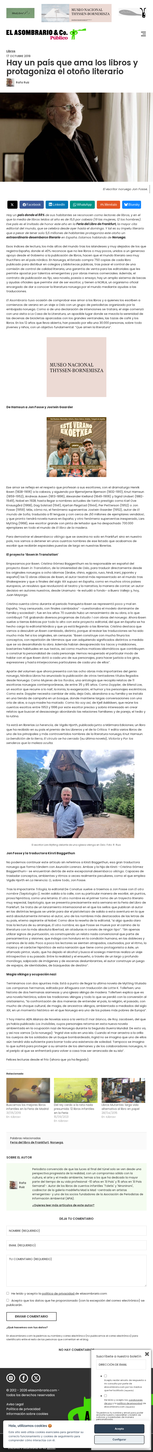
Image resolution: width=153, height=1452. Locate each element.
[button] (46, 34)
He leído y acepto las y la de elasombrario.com (125, 1403)
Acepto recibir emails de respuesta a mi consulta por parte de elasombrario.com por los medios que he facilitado (125, 1385)
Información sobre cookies (27, 1414)
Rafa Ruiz (22, 82)
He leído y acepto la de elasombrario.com (59, 1293)
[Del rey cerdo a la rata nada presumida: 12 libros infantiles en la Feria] (76, 1090)
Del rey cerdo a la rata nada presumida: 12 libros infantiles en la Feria (74, 1109)
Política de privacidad (23, 1409)
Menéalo (111, 204)
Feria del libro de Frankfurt (29, 1142)
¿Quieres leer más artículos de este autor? (63, 1205)
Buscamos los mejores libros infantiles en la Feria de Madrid (27, 1107)
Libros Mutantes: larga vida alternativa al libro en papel (120, 1107)
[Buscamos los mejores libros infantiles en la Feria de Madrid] (28, 1090)
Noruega (56, 1142)
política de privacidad (58, 1293)
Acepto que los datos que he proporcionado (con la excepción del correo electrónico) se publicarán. (75, 1302)
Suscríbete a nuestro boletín (118, 1356)
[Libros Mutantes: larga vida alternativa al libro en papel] (123, 1090)
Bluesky (134, 204)
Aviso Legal (15, 1404)
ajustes (51, 1448)
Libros (10, 51)
